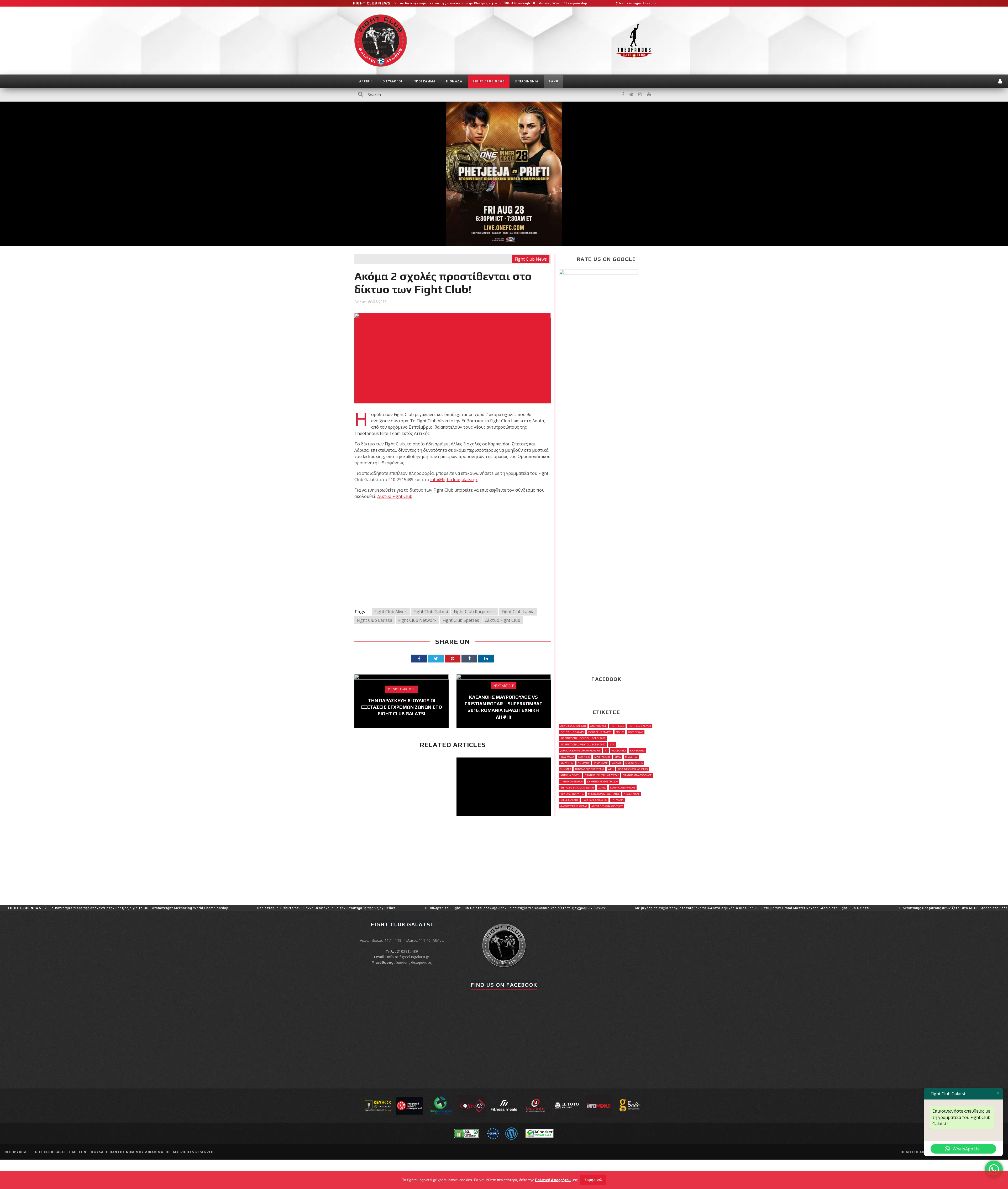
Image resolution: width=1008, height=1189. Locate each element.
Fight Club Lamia (518, 611)
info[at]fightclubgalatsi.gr (408, 956)
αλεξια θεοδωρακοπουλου (607, 806)
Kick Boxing (637, 750)
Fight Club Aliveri (390, 611)
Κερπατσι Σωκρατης (572, 794)
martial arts (602, 757)
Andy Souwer (598, 726)
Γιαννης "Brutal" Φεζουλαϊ (601, 775)
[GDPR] (493, 1132)
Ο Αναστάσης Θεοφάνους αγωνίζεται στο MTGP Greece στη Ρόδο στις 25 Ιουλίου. (877, 908)
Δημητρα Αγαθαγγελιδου (602, 781)
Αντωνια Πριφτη (570, 775)
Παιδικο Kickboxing (594, 800)
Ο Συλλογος (392, 81)
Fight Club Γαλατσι (600, 732)
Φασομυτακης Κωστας (573, 806)
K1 (606, 750)
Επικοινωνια (526, 81)
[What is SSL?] (466, 1132)
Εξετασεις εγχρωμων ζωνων (577, 787)
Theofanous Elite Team (589, 769)
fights (620, 732)
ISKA (612, 744)
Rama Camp (600, 763)
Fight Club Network (417, 620)
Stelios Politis (634, 763)
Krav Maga (567, 757)
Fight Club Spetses (461, 620)
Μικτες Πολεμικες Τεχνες (604, 794)
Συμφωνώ (593, 1180)
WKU (610, 769)
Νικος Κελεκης (569, 800)
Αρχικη (365, 81)
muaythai (631, 757)
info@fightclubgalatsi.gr (453, 479)
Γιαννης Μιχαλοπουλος (637, 775)
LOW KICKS (584, 757)
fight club (617, 726)
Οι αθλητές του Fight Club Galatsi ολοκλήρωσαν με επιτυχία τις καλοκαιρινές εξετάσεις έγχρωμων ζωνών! (425, 908)
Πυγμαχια (617, 800)
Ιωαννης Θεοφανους (622, 787)
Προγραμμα (424, 81)
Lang (553, 81)
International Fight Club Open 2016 (582, 738)
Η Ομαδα (454, 81)
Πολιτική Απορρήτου (553, 1180)
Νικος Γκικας (631, 794)
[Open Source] (511, 1132)
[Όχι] (1001, 1179)
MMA (618, 757)
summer (565, 769)
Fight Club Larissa (374, 620)
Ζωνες (602, 787)
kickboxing (619, 750)
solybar (616, 763)
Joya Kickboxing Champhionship (580, 750)
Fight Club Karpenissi (475, 611)
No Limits (583, 763)
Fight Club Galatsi (430, 611)
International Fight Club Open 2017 (582, 744)
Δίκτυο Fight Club (394, 496)
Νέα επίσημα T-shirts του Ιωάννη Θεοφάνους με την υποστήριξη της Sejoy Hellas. (600, 3)
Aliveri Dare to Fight (573, 726)
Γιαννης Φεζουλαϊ (571, 781)
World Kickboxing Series (633, 769)
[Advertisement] (452, 553)
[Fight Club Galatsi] (504, 945)
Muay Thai (567, 763)
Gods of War (635, 732)
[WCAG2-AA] (539, 1132)
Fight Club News (489, 81)
